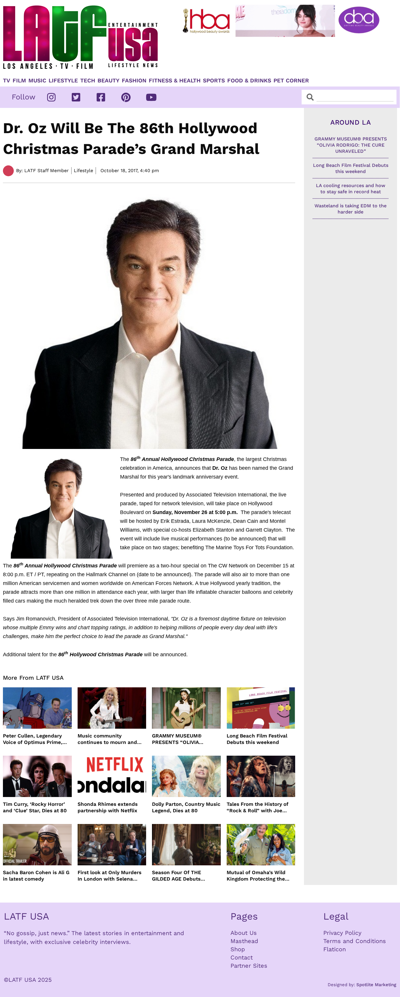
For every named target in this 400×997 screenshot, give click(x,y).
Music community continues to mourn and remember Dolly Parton (107, 739)
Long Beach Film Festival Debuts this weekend (257, 739)
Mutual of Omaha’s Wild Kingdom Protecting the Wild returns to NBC (256, 875)
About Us (243, 932)
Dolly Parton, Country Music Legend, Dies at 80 (186, 807)
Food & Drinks (249, 81)
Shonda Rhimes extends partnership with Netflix (108, 807)
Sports (214, 81)
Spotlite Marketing (376, 984)
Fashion (134, 81)
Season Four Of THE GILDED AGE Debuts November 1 (176, 875)
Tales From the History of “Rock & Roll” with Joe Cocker (257, 807)
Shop (237, 949)
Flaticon (334, 949)
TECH (87, 81)
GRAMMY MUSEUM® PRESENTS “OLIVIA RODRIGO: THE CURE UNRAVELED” (178, 739)
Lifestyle (63, 81)
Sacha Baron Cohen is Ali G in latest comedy (36, 875)
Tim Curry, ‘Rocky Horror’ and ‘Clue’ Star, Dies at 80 (35, 807)
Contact (241, 957)
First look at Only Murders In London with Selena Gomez (109, 875)
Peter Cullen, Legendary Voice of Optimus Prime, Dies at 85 (32, 739)
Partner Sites (248, 965)
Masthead (244, 941)
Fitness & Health (175, 81)
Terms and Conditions (354, 941)
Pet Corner (291, 81)
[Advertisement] (282, 54)
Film (19, 81)
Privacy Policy (342, 932)
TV (6, 81)
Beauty (108, 81)
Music (37, 81)
